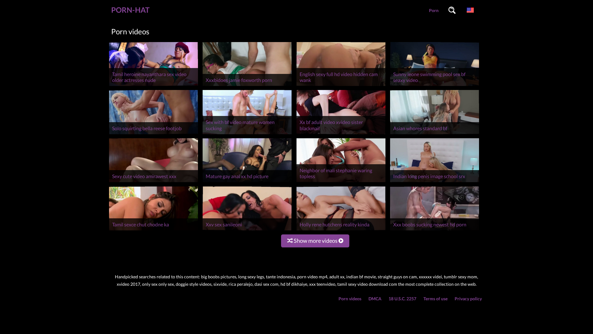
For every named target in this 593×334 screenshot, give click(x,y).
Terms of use (435, 298)
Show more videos (316, 240)
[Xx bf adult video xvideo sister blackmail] (340, 134)
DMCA (374, 298)
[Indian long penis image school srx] (434, 182)
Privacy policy (468, 298)
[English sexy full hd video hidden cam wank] (340, 86)
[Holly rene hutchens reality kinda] (340, 230)
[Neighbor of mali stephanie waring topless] (340, 182)
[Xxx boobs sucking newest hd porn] (434, 230)
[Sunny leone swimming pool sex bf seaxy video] (434, 86)
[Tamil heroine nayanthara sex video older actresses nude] (153, 86)
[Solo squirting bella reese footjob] (153, 134)
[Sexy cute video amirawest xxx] (153, 182)
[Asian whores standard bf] (434, 134)
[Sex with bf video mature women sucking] (247, 134)
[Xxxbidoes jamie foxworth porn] (247, 86)
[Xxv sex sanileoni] (247, 230)
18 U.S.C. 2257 (402, 298)
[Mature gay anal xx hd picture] (247, 182)
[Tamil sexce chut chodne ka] (153, 230)
